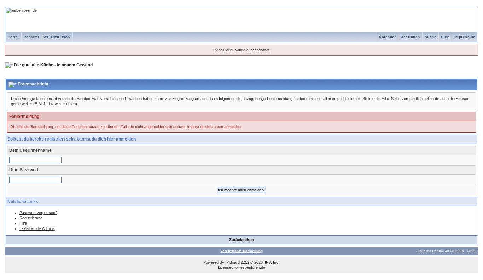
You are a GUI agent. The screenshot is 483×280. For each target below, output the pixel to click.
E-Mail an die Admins (37, 228)
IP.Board (232, 262)
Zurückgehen (241, 240)
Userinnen (410, 37)
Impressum (465, 37)
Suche (431, 37)
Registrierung (30, 218)
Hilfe (445, 37)
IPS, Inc (271, 262)
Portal (13, 37)
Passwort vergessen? (38, 212)
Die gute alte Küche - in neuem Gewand (53, 64)
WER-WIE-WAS (56, 37)
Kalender (387, 37)
